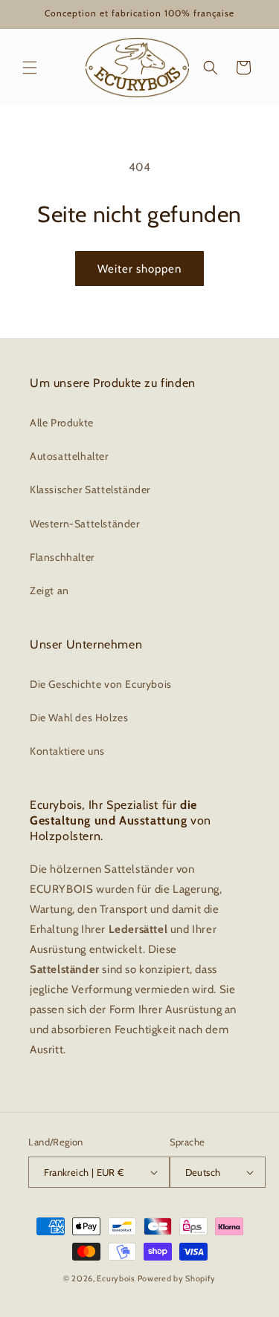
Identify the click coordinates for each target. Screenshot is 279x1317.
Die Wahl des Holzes (79, 717)
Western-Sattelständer (85, 523)
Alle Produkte (62, 422)
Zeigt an (49, 590)
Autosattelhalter (69, 456)
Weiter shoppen (139, 269)
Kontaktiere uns (67, 751)
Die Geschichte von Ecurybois (101, 684)
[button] (29, 67)
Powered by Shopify (177, 1278)
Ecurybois (116, 1278)
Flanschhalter (62, 557)
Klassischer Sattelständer (90, 489)
